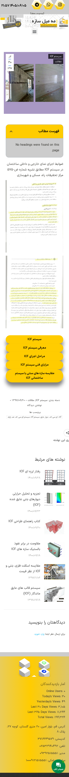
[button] (34, 31)
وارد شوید (39, 634)
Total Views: (46, 717)
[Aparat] (24, 661)
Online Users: (55, 691)
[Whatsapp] (48, 4)
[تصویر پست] (54, 477)
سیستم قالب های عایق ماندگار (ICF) (25, 591)
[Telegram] (36, 4)
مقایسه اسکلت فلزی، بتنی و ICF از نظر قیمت (23, 568)
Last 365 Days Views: (42, 712)
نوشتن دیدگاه (34, 405)
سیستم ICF (56, 56)
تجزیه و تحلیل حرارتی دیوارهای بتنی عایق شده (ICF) (25, 499)
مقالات (58, 61)
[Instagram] (59, 4)
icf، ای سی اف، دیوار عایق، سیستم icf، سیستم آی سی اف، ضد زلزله (34, 417)
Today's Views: (52, 696)
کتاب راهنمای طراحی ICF (24, 521)
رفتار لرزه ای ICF (30, 471)
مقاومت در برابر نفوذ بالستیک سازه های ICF (25, 546)
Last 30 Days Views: (44, 707)
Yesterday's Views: (49, 702)
